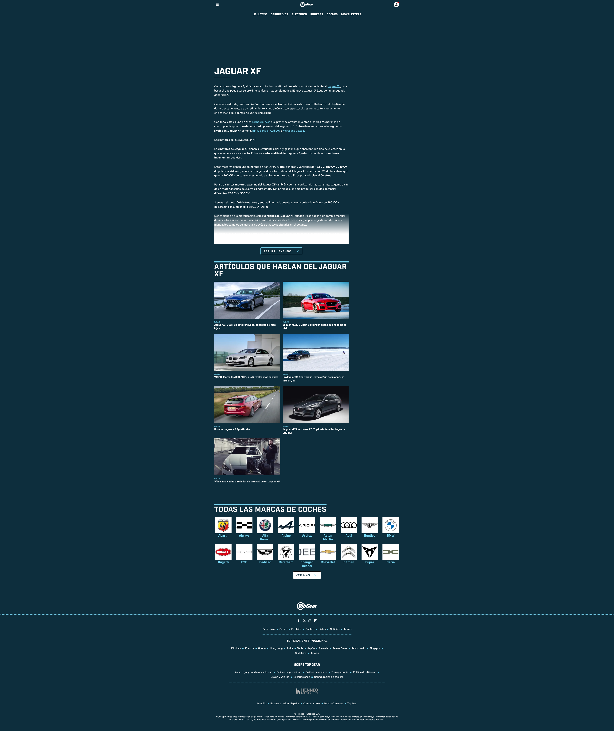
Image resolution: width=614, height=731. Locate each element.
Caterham (286, 562)
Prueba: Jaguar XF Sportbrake (232, 429)
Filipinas (236, 648)
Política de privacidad (288, 671)
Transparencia (340, 671)
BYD (244, 562)
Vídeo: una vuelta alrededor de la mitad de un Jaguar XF (247, 481)
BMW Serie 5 (260, 131)
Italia (300, 648)
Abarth (223, 535)
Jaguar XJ (334, 86)
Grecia (262, 648)
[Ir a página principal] (306, 4)
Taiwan (315, 652)
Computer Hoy (311, 703)
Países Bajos (339, 648)
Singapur (375, 648)
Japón (311, 648)
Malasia (323, 648)
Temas (347, 629)
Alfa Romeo (265, 537)
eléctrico (299, 14)
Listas (322, 629)
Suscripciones (302, 676)
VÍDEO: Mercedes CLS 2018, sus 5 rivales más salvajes (246, 376)
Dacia (390, 562)
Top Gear (352, 703)
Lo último (260, 14)
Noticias (334, 629)
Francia (249, 648)
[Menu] (217, 4)
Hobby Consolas (333, 703)
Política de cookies (316, 671)
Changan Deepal (306, 564)
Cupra (369, 562)
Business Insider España (284, 703)
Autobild (261, 703)
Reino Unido (358, 648)
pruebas (316, 14)
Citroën (348, 562)
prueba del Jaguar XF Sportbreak (255, 238)
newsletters (351, 14)
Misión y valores (280, 676)
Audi (349, 535)
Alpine (286, 535)
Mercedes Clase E (294, 131)
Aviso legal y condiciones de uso (253, 671)
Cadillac (265, 562)
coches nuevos (261, 122)
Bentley (369, 535)
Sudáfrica (301, 652)
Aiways (244, 535)
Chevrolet (328, 562)
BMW (390, 535)
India (290, 648)
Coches (332, 14)
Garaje (283, 629)
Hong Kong (276, 648)
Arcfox (307, 535)
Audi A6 (275, 131)
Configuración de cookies (328, 676)
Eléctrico (296, 629)
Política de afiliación (364, 671)
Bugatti (223, 562)
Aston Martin (328, 537)
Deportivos (279, 14)
